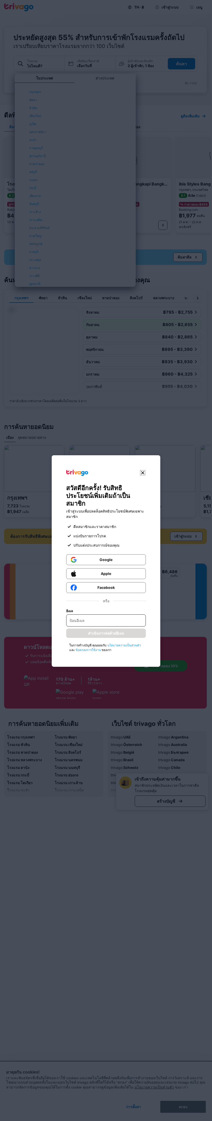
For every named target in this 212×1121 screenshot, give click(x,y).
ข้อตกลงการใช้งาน (88, 650)
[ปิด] (143, 473)
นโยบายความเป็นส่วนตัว (124, 645)
